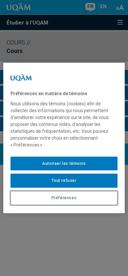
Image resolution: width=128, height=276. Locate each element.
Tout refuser (64, 180)
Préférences (64, 198)
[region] (64, 138)
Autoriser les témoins (64, 163)
